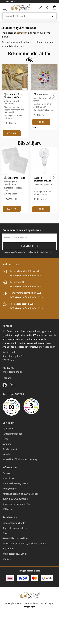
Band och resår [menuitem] (10, 449)
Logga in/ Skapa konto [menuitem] (13, 523)
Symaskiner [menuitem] (8, 428)
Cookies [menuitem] (6, 559)
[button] (4, 7)
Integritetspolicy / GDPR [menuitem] (14, 553)
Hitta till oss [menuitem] (8, 478)
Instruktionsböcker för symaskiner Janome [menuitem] (24, 543)
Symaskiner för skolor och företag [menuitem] (19, 459)
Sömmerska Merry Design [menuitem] (15, 483)
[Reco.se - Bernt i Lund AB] (31, 406)
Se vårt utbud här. (46, 347)
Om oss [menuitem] (6, 473)
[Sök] (52, 16)
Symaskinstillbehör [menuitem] (12, 433)
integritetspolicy (45, 252)
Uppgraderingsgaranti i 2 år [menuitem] (16, 504)
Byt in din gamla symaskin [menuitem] (15, 499)
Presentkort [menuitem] (8, 548)
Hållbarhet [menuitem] (7, 509)
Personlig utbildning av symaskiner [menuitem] (20, 494)
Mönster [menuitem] (6, 454)
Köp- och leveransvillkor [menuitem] (14, 528)
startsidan (22, 32)
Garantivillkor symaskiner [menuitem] (15, 538)
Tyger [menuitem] (5, 439)
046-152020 (11, 2)
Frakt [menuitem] (5, 533)
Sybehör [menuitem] (6, 444)
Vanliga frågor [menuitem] (9, 488)
